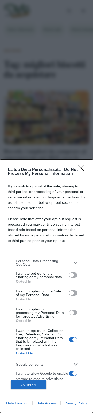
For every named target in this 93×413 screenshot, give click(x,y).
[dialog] (46, 286)
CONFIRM (28, 384)
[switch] (73, 275)
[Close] (83, 170)
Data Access (46, 403)
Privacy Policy (76, 403)
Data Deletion (17, 403)
